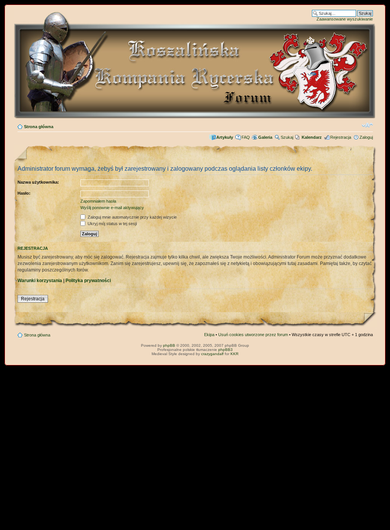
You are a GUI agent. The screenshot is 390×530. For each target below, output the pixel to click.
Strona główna (38, 126)
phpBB (169, 345)
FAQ (245, 137)
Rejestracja (340, 137)
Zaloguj (366, 137)
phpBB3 (225, 350)
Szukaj (287, 137)
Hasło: (24, 193)
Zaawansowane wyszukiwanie (344, 19)
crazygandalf (212, 354)
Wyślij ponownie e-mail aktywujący (112, 207)
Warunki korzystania (40, 280)
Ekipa (209, 334)
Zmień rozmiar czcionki (367, 125)
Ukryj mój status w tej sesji (111, 223)
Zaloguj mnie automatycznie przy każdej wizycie (131, 217)
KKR (234, 354)
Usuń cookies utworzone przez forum (253, 334)
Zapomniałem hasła (98, 201)
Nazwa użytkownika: (38, 182)
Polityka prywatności (88, 280)
